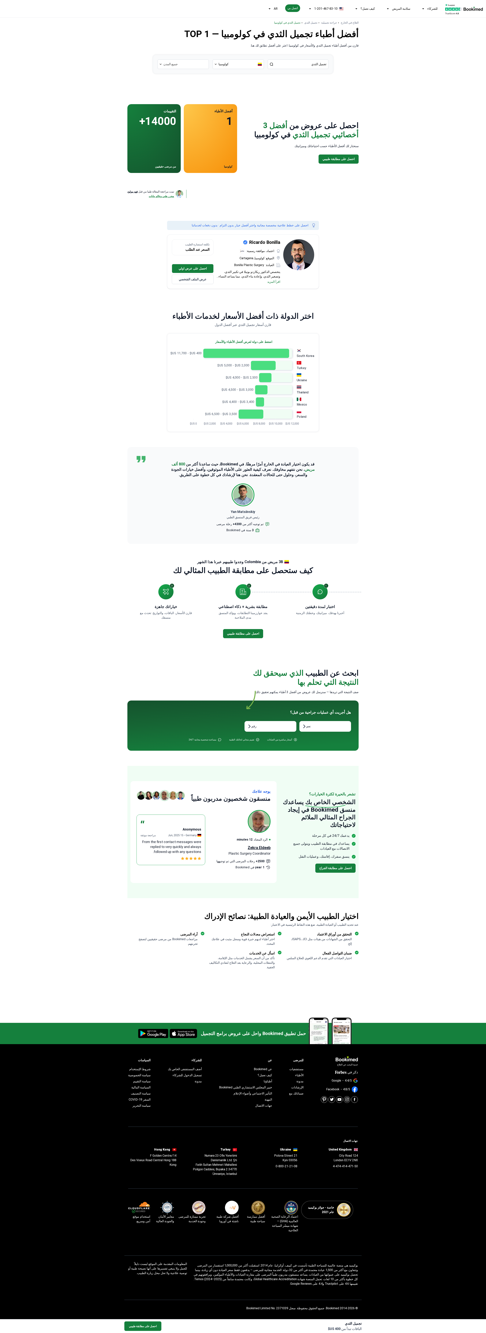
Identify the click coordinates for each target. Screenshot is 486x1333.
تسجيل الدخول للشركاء (187, 1075)
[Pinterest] (324, 1099)
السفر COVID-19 (140, 1099)
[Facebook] (354, 1099)
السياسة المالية (141, 1087)
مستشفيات (296, 1069)
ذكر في (352, 1072)
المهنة (268, 1099)
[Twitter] (331, 1099)
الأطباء (299, 1075)
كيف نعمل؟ (368, 8)
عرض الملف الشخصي (193, 279)
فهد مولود (132, 191)
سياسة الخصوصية (139, 1075)
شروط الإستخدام (140, 1069)
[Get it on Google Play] (153, 1033)
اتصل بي (292, 8)
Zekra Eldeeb (259, 847)
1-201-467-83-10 (326, 8)
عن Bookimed (263, 1069)
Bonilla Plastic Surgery (249, 265)
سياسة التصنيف (141, 1093)
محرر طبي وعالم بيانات (161, 196)
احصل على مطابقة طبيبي (143, 1326)
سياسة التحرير (142, 1105)
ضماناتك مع (296, 1093)
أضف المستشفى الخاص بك (185, 1069)
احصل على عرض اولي (193, 268)
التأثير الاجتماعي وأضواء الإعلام (253, 1093)
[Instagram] (347, 1099)
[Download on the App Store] (183, 1033)
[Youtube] (339, 1099)
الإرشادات (297, 1087)
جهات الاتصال (263, 1105)
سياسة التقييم (142, 1081)
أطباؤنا (268, 1081)
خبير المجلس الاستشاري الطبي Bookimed (245, 1087)
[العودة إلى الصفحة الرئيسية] (473, 9)
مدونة (300, 1081)
